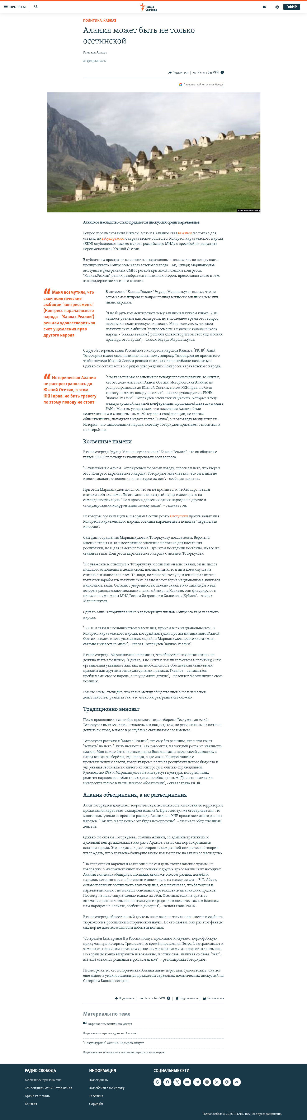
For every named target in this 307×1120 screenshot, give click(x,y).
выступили (179, 516)
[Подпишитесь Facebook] (167, 1082)
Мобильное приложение (43, 1080)
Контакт (31, 1104)
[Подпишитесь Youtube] (187, 1082)
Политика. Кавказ (99, 21)
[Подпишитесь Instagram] (207, 1082)
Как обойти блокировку (106, 1088)
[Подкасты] (227, 1082)
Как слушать (98, 1080)
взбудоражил (113, 239)
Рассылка (96, 1096)
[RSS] (217, 1082)
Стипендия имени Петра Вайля (48, 1088)
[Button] (178, 72)
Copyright (96, 1104)
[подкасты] (277, 7)
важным (185, 233)
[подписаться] (237, 1082)
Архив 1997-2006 (37, 1096)
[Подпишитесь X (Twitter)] (177, 1082)
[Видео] (264, 7)
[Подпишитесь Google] (157, 1082)
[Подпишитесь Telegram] (197, 1082)
